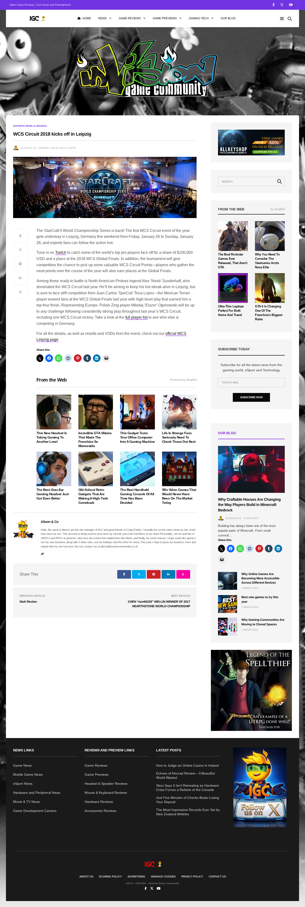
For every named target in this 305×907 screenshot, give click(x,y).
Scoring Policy (110, 876)
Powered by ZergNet (183, 380)
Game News (22, 765)
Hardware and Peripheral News (36, 793)
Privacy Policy (192, 876)
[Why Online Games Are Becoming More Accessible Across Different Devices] (227, 581)
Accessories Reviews (100, 811)
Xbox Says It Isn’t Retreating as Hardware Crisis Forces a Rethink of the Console (187, 788)
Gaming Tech (199, 18)
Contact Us (217, 876)
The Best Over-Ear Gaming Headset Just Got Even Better (52, 494)
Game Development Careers (34, 811)
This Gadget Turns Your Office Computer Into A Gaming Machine (137, 437)
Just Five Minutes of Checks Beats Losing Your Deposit (187, 800)
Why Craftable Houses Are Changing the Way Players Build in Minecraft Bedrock (249, 505)
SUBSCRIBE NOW (251, 397)
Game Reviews (130, 18)
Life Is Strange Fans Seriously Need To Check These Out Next (179, 437)
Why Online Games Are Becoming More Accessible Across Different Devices (260, 578)
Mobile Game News (28, 774)
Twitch (60, 252)
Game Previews (165, 18)
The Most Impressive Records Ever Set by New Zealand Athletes (188, 812)
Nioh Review (28, 601)
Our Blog (228, 18)
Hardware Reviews (99, 802)
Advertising (136, 876)
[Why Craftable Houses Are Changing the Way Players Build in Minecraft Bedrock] (251, 469)
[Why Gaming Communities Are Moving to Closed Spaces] (227, 627)
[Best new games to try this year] (227, 604)
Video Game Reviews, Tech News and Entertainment (40, 4)
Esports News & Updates (30, 126)
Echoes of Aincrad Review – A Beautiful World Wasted (185, 775)
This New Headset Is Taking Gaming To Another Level (51, 437)
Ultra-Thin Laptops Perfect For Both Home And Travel (231, 311)
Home (86, 18)
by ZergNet (277, 209)
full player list (136, 317)
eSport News (22, 783)
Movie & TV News (26, 802)
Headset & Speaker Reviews (106, 783)
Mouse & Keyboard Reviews (106, 793)
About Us (86, 876)
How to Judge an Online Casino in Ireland (187, 765)
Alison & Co (28, 148)
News (102, 18)
